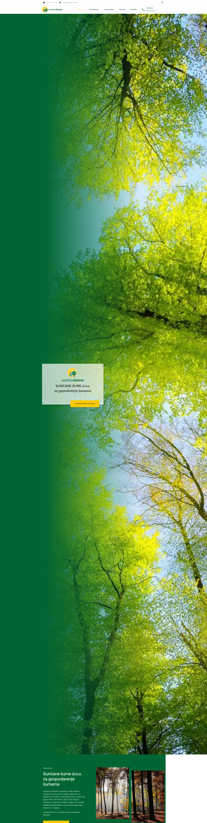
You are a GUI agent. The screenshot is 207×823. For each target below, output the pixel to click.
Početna (80, 9)
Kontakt (134, 9)
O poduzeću (94, 9)
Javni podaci (109, 9)
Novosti (122, 9)
